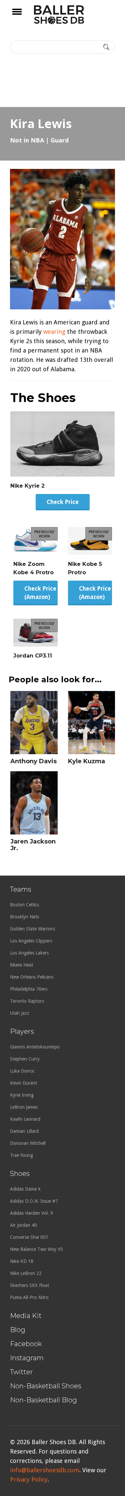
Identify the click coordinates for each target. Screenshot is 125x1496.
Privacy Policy (29, 1479)
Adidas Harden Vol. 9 (31, 1213)
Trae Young (21, 1155)
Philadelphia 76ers (28, 989)
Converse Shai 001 (29, 1237)
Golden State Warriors (32, 928)
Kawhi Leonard (25, 1119)
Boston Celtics (24, 904)
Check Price (63, 502)
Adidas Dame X (25, 1189)
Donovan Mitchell (28, 1143)
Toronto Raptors (27, 1001)
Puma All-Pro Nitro (29, 1297)
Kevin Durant (23, 1083)
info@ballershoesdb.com (44, 1470)
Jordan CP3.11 (32, 656)
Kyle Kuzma (86, 761)
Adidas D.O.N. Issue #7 (34, 1201)
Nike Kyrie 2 (27, 486)
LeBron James (24, 1107)
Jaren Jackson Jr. (33, 845)
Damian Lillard (24, 1131)
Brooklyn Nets (24, 916)
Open (23, 16)
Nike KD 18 (21, 1261)
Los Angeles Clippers (31, 940)
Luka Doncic (22, 1071)
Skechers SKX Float (29, 1285)
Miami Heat (21, 965)
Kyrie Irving (22, 1095)
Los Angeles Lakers (29, 953)
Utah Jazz (19, 1013)
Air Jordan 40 (23, 1225)
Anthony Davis (33, 761)
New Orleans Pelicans (31, 977)
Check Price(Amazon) (40, 592)
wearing (54, 331)
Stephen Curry (25, 1059)
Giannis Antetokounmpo (35, 1047)
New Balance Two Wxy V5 (36, 1249)
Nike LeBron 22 (26, 1273)
